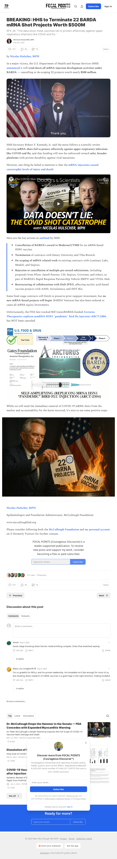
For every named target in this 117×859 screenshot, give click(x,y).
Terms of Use (72, 795)
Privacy (63, 838)
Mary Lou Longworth (23, 668)
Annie (16, 642)
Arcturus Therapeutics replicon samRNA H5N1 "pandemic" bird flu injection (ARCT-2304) (56, 314)
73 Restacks (41, 575)
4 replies (20, 688)
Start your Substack (51, 845)
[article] (58, 732)
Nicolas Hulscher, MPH (23, 40)
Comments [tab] (13, 616)
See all (12, 795)
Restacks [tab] (25, 616)
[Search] (75, 6)
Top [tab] (10, 716)
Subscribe (93, 6)
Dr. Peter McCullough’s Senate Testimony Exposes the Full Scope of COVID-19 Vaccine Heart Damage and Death (44, 733)
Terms (71, 838)
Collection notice (84, 838)
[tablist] (19, 616)
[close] (86, 743)
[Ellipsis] (109, 642)
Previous (17, 595)
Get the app (72, 845)
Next (101, 595)
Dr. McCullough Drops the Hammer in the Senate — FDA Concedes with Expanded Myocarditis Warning (44, 725)
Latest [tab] (17, 716)
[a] (58, 108)
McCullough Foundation (64, 529)
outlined (44, 238)
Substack (44, 853)
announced (13, 68)
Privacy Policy (80, 798)
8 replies (20, 659)
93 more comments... (16, 701)
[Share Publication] (82, 6)
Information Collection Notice (57, 798)
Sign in (108, 6)
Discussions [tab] (28, 716)
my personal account (97, 529)
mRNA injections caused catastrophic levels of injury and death (52, 167)
